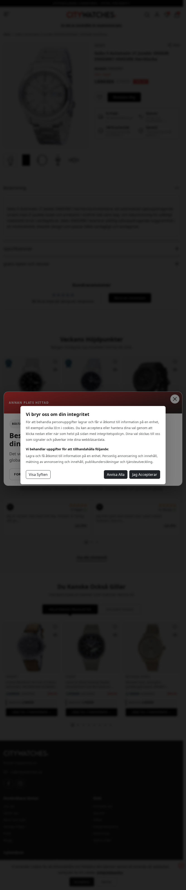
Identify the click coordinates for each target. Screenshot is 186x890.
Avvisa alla (116, 474)
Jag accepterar (144, 474)
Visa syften (38, 474)
